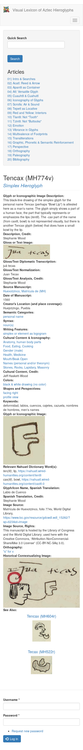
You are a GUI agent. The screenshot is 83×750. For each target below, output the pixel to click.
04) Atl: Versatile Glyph (22, 91)
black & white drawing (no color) (24, 384)
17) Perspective (18, 146)
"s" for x (8, 551)
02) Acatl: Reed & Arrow (23, 83)
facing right (10, 393)
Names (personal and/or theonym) (26, 363)
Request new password (27, 731)
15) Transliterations (20, 138)
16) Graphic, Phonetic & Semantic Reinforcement (40, 142)
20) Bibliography (18, 159)
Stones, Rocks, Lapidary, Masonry (26, 367)
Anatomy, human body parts (22, 342)
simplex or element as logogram (24, 333)
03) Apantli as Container (23, 87)
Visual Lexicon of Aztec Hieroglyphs (43, 9)
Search (15, 59)
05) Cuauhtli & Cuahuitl (23, 96)
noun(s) (8, 325)
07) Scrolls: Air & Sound (23, 104)
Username (11, 699)
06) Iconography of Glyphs (25, 100)
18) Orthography (18, 151)
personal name (13, 316)
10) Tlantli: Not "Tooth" (22, 117)
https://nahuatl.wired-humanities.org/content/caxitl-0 (26, 481)
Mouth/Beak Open (15, 359)
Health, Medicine (14, 354)
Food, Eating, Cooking (18, 346)
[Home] (6, 9)
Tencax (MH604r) (41, 616)
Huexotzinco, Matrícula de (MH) (24, 291)
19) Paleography (18, 155)
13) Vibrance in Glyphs (22, 130)
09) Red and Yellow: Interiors (26, 113)
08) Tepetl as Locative (22, 108)
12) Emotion (15, 125)
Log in (13, 739)
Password (11, 715)
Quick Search (17, 38)
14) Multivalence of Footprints (27, 134)
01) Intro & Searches (21, 79)
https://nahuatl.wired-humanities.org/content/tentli (24, 473)
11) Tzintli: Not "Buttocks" (24, 121)
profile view (10, 397)
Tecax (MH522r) (41, 651)
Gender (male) (13, 350)
